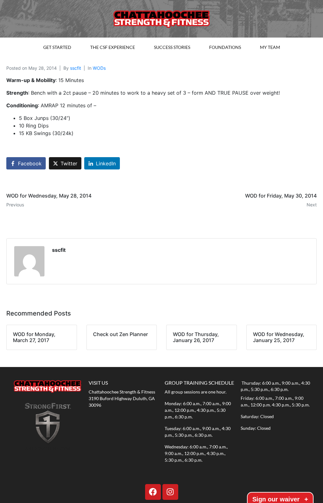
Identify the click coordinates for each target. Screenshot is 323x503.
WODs (99, 68)
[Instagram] (170, 492)
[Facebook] (153, 492)
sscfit (75, 68)
